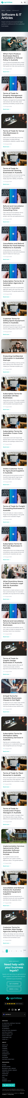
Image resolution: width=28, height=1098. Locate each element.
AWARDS (4, 1046)
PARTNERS (5, 1057)
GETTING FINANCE (7, 1032)
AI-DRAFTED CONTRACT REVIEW (11, 1023)
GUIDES (4, 1064)
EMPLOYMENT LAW (7, 1033)
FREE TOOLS (5, 1071)
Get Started (14, 983)
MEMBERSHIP (6, 1053)
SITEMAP (4, 1079)
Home (3, 10)
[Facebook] (9, 1009)
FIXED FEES (5, 1052)
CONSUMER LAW (6, 1037)
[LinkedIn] (15, 1009)
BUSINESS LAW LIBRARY (9, 1068)
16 (21, 951)
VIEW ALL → (5, 1039)
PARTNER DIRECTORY (8, 1059)
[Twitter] (19, 1009)
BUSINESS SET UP (7, 1025)
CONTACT (5, 1050)
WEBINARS (5, 1073)
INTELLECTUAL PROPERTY (9, 1030)
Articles (8, 10)
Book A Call (14, 989)
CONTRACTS (5, 1026)
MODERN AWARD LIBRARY (9, 1070)
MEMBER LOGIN (6, 1080)
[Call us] (21, 2)
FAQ (3, 1077)
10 (16, 951)
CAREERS (4, 1048)
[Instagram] (12, 1009)
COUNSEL (5, 1055)
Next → (24, 951)
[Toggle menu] (25, 1)
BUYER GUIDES (6, 1066)
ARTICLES (5, 1075)
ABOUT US (5, 1044)
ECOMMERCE (5, 1028)
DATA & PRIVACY (7, 1035)
